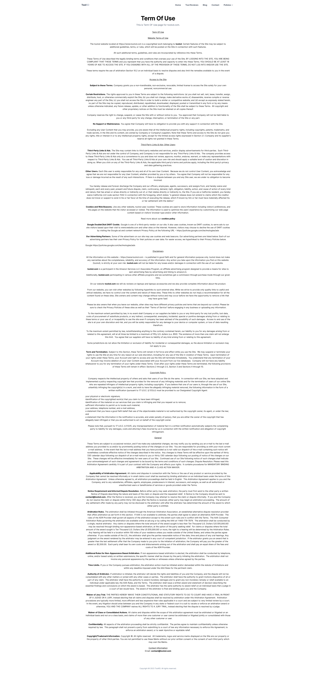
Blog (205, 5)
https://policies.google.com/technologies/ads (198, 230)
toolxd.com (132, 263)
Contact (215, 5)
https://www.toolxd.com (130, 44)
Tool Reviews (191, 5)
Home (178, 5)
